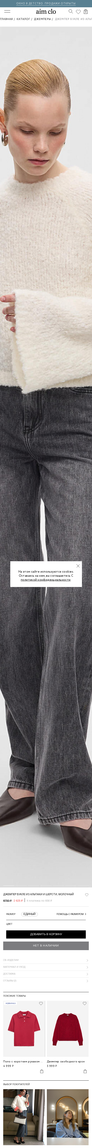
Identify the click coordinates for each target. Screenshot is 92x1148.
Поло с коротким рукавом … (23, 1062)
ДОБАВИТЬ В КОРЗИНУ (46, 934)
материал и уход (14, 967)
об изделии (11, 960)
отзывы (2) (9, 981)
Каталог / (25, 19)
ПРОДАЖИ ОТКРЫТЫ (60, 3)
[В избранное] (86, 894)
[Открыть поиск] (71, 11)
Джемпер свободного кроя (66, 1062)
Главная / (8, 19)
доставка (9, 974)
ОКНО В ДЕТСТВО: (30, 3)
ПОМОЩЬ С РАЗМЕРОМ (70, 914)
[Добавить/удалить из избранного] (41, 1003)
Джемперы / (44, 19)
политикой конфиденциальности (46, 580)
